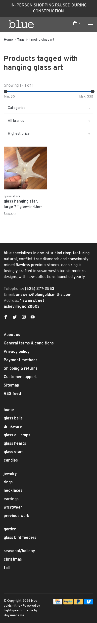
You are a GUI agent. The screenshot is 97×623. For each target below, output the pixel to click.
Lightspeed (12, 611)
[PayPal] (68, 603)
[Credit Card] (57, 603)
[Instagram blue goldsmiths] (24, 317)
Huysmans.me (14, 616)
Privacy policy (17, 351)
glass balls (13, 418)
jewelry (10, 473)
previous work (16, 516)
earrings (11, 499)
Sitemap (11, 385)
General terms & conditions (29, 343)
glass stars (14, 452)
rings (8, 482)
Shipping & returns (21, 368)
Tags (21, 40)
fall (7, 568)
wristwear (13, 507)
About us (12, 335)
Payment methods (21, 360)
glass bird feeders (20, 537)
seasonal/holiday (19, 551)
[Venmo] (88, 603)
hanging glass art (41, 40)
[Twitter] (15, 317)
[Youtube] (33, 317)
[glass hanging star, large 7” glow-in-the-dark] (25, 169)
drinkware (13, 426)
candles (11, 460)
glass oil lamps (17, 435)
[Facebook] (6, 317)
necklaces (13, 490)
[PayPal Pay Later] (78, 603)
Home (8, 40)
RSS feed (12, 393)
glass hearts (15, 443)
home (9, 410)
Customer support (20, 377)
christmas (13, 559)
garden (10, 529)
